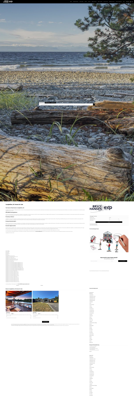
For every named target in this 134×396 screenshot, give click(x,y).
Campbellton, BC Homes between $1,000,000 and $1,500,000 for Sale (14, 268)
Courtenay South (91, 311)
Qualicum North (91, 335)
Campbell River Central (92, 296)
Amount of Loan (92, 217)
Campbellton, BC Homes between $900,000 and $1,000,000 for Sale (14, 267)
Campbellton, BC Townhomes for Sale (11, 258)
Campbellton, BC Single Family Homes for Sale (12, 256)
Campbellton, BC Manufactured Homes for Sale (12, 259)
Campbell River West (92, 300)
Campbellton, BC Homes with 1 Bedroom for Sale (12, 271)
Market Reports (94, 1)
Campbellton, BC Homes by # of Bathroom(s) (11, 276)
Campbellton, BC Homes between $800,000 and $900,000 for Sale (14, 266)
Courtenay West (91, 375)
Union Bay (90, 339)
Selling (89, 1)
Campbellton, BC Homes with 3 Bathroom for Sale (12, 279)
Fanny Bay (90, 318)
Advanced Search (75, 1)
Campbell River (91, 294)
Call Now (42, 285)
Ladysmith (90, 321)
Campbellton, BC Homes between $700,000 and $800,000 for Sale (14, 265)
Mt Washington (91, 325)
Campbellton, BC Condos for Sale (10, 257)
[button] (109, 241)
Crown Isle (90, 314)
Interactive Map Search (39, 231)
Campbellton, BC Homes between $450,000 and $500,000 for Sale (14, 263)
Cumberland (91, 315)
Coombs (90, 368)
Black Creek (91, 293)
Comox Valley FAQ (111, 1)
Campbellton (91, 301)
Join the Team (106, 1)
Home (71, 1)
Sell (53, 102)
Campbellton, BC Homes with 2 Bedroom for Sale (12, 272)
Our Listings (81, 1)
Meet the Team (100, 1)
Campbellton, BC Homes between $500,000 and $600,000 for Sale (14, 264)
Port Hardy (90, 331)
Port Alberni (91, 329)
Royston (90, 336)
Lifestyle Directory (119, 1)
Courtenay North (91, 310)
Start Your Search (45, 321)
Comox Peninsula (91, 304)
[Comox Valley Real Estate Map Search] (89, 290)
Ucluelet (90, 338)
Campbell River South (92, 361)
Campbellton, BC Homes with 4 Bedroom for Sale (12, 274)
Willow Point (91, 342)
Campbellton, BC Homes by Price (10, 261)
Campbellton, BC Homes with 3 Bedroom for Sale (12, 273)
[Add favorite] (31, 316)
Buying (86, 1)
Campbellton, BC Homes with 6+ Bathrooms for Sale (12, 281)
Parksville (90, 328)
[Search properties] (94, 104)
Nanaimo (90, 389)
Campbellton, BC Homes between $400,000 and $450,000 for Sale (14, 262)
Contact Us (17, 285)
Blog (124, 1)
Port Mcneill (91, 332)
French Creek (91, 382)
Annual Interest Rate (92, 218)
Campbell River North (92, 297)
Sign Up (90, 351)
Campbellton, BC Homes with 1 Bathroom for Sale (12, 277)
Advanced (47, 102)
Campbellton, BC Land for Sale (10, 260)
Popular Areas (91, 355)
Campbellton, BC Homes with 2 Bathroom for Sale (12, 278)
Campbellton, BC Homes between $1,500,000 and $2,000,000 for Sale (14, 269)
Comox (90, 303)
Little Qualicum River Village (93, 322)
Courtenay (90, 307)
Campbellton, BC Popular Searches (10, 255)
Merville (90, 324)
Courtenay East (91, 308)
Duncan (90, 317)
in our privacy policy (51, 324)
